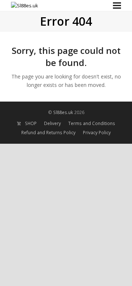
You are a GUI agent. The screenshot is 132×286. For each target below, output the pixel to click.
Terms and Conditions (91, 123)
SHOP (31, 123)
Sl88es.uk (63, 112)
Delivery (52, 123)
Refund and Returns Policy (48, 132)
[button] (117, 6)
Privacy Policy (97, 132)
